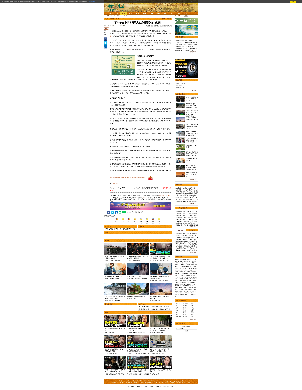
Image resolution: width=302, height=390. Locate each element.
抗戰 (181, 291)
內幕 (117, 15)
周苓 (177, 309)
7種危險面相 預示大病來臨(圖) (113, 276)
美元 (192, 275)
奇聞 (179, 13)
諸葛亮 (186, 293)
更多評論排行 (193, 252)
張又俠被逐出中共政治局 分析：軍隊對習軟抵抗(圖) (192, 98)
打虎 (189, 271)
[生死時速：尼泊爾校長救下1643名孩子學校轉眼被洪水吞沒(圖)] (180, 152)
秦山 (177, 312)
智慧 (176, 294)
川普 (188, 259)
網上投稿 (121, 381)
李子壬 (192, 314)
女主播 (176, 287)
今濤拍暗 (185, 303)
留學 (190, 287)
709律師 (183, 282)
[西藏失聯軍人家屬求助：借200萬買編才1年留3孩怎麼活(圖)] (180, 104)
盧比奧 (194, 259)
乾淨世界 (159, 353)
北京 (121, 260)
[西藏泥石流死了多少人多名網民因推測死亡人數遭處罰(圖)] (115, 283)
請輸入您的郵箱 (186, 326)
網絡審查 (193, 282)
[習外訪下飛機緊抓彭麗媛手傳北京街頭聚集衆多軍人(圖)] (115, 243)
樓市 (194, 277)
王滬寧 (179, 270)
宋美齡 (191, 291)
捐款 (134, 381)
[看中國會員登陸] (186, 21)
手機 (181, 294)
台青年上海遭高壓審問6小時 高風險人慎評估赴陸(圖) (192, 126)
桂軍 (179, 291)
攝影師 (166, 280)
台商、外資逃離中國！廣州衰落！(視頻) (185, 196)
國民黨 (188, 261)
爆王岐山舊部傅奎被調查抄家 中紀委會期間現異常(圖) (120, 229)
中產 (179, 278)
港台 (137, 13)
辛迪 (192, 316)
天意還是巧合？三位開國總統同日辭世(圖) (186, 42)
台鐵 (191, 261)
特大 (165, 25)
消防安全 (142, 332)
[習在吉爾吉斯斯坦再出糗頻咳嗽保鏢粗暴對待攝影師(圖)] (161, 263)
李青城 (192, 312)
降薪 (113, 332)
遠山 (184, 307)
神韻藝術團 (129, 382)
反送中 (176, 271)
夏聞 (192, 307)
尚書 (161, 300)
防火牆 (176, 282)
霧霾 (190, 280)
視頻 (106, 312)
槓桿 (189, 275)
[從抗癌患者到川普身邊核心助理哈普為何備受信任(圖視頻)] (180, 138)
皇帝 (183, 293)
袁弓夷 (184, 264)
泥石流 (118, 300)
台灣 (184, 278)
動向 (108, 15)
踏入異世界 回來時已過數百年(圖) (184, 46)
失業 (153, 374)
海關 (192, 287)
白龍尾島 (177, 286)
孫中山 (183, 291)
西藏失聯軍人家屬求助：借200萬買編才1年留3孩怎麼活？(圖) (191, 105)
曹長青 (185, 316)
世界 (158, 13)
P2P (188, 280)
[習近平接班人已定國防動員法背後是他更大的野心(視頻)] (161, 315)
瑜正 (177, 314)
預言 (183, 294)
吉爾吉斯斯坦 (116, 260)
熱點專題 (179, 80)
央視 (180, 287)
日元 (185, 277)
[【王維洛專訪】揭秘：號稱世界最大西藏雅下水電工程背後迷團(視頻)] (138, 357)
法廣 (190, 273)
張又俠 (122, 374)
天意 (159, 300)
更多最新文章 (193, 203)
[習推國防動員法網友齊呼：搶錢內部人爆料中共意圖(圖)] (138, 243)
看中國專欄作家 (181, 300)
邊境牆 (185, 268)
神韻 (153, 353)
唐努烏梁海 (188, 284)
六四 (193, 264)
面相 (107, 278)
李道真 (185, 305)
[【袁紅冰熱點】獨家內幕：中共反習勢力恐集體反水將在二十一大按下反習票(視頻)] (161, 243)
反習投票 (165, 260)
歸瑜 (192, 305)
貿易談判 (195, 268)
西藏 (107, 300)
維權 (180, 282)
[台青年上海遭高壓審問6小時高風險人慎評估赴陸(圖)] (180, 124)
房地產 (190, 277)
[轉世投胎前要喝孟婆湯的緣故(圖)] (138, 283)
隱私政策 (153, 381)
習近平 (107, 260)
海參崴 (181, 278)
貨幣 (194, 275)
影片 (185, 13)
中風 (118, 278)
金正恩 (194, 266)
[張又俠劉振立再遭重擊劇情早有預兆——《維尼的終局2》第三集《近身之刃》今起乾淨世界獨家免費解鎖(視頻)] (115, 357)
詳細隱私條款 (92, 1)
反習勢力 (161, 260)
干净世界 (121, 382)
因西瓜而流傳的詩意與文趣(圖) (183, 40)
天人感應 (115, 353)
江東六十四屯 (183, 284)
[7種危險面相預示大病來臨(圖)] (115, 263)
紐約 (151, 13)
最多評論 (180, 230)
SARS (184, 286)
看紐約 (155, 382)
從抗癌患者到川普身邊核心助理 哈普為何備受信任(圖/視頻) (192, 140)
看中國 (115, 184)
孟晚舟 (180, 268)
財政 (196, 277)
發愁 (105, 34)
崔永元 (185, 270)
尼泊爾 (115, 300)
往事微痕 (182, 273)
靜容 (184, 312)
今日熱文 (108, 240)
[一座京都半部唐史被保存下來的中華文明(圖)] (180, 172)
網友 (139, 260)
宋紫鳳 (178, 303)
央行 (184, 275)
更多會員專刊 (193, 52)
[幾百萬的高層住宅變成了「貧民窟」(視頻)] (138, 315)
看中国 (117, 7)
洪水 (182, 264)
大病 (110, 278)
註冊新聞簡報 (180, 323)
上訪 (186, 282)
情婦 (182, 271)
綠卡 (183, 289)
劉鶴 (176, 270)
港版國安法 (189, 264)
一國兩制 (177, 273)
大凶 (111, 353)
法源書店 (136, 382)
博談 (144, 13)
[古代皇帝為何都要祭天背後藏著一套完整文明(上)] (161, 283)
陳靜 (184, 309)
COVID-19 (180, 261)
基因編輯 (194, 280)
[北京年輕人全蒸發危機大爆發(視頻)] (161, 357)
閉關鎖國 (145, 278)
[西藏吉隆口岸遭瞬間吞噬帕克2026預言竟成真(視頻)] (115, 336)
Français (166, 381)
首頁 (109, 13)
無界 (189, 382)
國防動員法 (135, 260)
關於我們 (139, 381)
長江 (180, 264)
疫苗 (176, 266)
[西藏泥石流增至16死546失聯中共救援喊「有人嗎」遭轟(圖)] (180, 165)
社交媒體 (193, 273)
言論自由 (194, 286)
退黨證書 (149, 382)
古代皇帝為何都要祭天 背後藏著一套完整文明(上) (192, 119)
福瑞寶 (167, 382)
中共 (142, 260)
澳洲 (195, 289)
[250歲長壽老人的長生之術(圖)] (180, 145)
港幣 (188, 277)
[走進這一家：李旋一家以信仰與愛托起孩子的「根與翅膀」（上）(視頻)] (161, 336)
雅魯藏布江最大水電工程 (140, 374)
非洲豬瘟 (182, 280)
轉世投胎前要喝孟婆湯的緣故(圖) (136, 296)
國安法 (194, 261)
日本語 (181, 381)
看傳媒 (161, 382)
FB (196, 273)
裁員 (107, 332)
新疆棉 (176, 264)
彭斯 (189, 268)
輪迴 (130, 298)
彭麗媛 (111, 260)
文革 (194, 294)
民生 (186, 289)
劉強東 (193, 278)
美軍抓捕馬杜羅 (180, 87)
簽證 (176, 289)
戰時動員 (137, 278)
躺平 (110, 332)
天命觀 (155, 300)
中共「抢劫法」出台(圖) (134, 276)
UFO (186, 266)
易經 (189, 293)
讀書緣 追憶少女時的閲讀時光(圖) (184, 50)
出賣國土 (187, 263)
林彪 (176, 293)
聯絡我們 (128, 381)
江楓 (184, 314)
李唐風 (192, 309)
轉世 (132, 298)
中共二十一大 (155, 260)
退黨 (196, 264)
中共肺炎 (177, 259)
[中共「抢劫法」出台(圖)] (138, 263)
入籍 (181, 289)
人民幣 (176, 277)
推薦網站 (114, 382)
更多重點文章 (193, 179)
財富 (176, 278)
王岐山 (176, 268)
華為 (191, 266)
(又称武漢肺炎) (183, 259)
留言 (158, 25)
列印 (161, 25)
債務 (187, 275)
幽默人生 (193, 293)
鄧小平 (194, 291)
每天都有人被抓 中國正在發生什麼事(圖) (186, 219)
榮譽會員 (161, 195)
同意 (293, 1)
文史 (165, 13)
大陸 (116, 13)
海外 (189, 289)
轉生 (135, 298)
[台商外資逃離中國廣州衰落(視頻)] (115, 315)
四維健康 (178, 316)
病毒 (176, 261)
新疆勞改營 (188, 286)
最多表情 (192, 230)
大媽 (196, 278)
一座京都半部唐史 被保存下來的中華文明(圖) (191, 174)
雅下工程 (131, 374)
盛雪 (184, 311)
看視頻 (172, 382)
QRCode (128, 212)
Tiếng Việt (174, 381)
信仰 (155, 353)
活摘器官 (177, 284)
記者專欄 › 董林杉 (165, 19)
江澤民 (182, 270)
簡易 (192, 303)
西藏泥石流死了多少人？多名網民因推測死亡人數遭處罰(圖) (192, 133)
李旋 (163, 353)
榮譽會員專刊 (180, 37)
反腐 (187, 271)
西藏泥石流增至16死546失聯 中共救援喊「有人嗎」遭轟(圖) (191, 167)
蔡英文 (187, 278)
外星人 (189, 294)
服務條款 (146, 381)
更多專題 (194, 90)
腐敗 (184, 271)
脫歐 (182, 275)
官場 (123, 13)
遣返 (195, 287)
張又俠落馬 (179, 85)
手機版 (148, 25)
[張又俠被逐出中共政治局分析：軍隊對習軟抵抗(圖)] (180, 97)
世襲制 (161, 332)
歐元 (183, 277)
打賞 (155, 25)
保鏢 (163, 280)
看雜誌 (142, 382)
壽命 (192, 294)
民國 (176, 291)
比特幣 (180, 277)
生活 (172, 13)
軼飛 (177, 307)
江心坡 (181, 286)
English (160, 381)
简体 (152, 25)
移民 (185, 287)
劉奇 (179, 293)
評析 (125, 15)
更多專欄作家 (193, 319)
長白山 (193, 284)
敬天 (153, 300)
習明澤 (157, 332)
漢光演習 (185, 261)
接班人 (153, 332)
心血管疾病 (114, 278)
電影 (119, 374)
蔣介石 (187, 291)
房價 (176, 280)
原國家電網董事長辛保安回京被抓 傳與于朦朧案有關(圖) (155, 309)
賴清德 (190, 259)
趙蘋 (192, 311)
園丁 (177, 311)
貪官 (105, 30)
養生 (176, 296)
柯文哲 (179, 266)
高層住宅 (131, 332)
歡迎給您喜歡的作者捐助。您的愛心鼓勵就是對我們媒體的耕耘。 (128, 177)
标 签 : (106, 28)
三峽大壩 (192, 263)
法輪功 (189, 282)
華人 (182, 287)
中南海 (113, 15)
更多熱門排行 (193, 226)
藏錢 (105, 32)
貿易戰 (176, 263)
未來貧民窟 (137, 332)
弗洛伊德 (183, 266)
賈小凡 (178, 305)
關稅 (183, 268)
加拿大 (179, 275)
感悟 (179, 294)
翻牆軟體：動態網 (181, 382)
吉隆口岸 (111, 300)
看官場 (112, 19)
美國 (130, 13)
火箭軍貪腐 (170, 260)
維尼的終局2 (114, 374)
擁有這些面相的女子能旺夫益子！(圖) (185, 188)
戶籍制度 (156, 374)
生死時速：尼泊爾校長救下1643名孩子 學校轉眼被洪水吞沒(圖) (192, 153)
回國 (179, 289)
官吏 (121, 15)
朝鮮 (176, 275)
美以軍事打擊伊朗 (180, 83)
